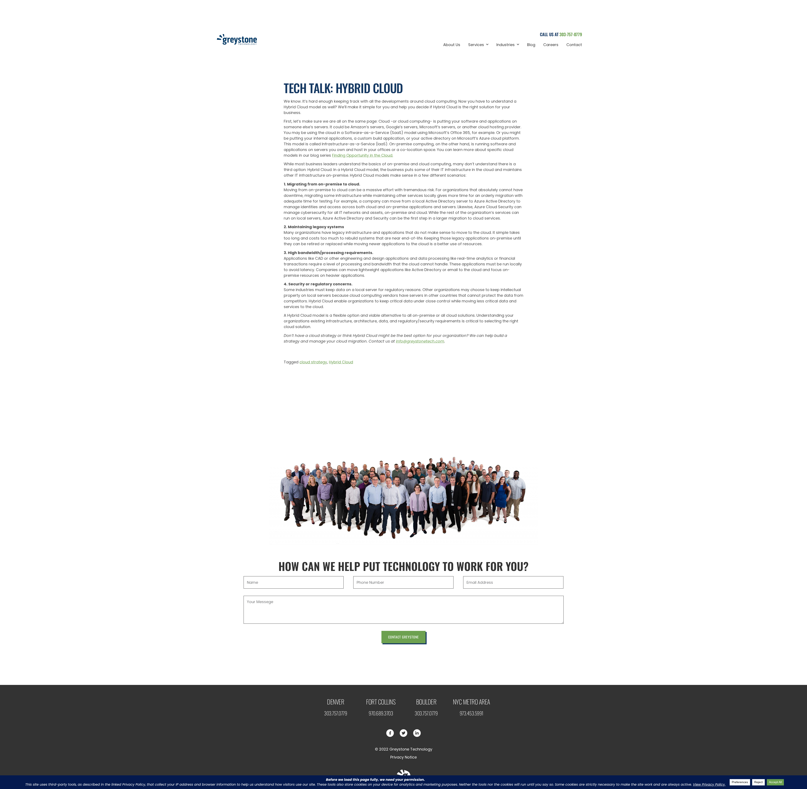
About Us (451, 44)
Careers (550, 44)
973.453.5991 (471, 713)
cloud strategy (313, 362)
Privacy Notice (403, 757)
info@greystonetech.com (420, 341)
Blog (531, 44)
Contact (574, 44)
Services (476, 44)
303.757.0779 (335, 713)
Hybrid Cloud (341, 362)
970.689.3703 (381, 713)
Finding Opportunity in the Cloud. (362, 155)
